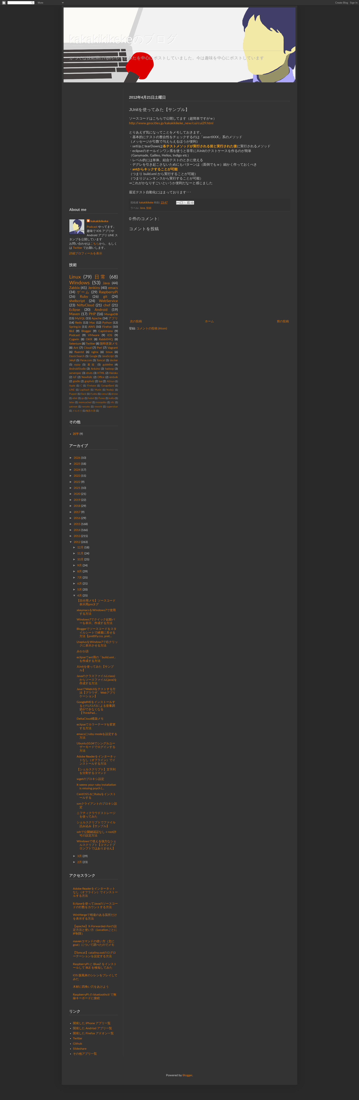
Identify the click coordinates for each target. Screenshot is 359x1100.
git (105, 297)
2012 (77, 542)
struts (89, 373)
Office (100, 377)
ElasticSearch (77, 356)
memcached (85, 402)
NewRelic (87, 377)
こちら (94, 243)
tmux (109, 352)
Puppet (73, 394)
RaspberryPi (108, 292)
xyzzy (77, 364)
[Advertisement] (93, 144)
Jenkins (94, 288)
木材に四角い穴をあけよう (91, 986)
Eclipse (74, 310)
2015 (77, 524)
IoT (74, 377)
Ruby (84, 297)
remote (86, 407)
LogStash (84, 390)
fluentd (79, 352)
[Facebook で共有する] (189, 203)
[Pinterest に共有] (192, 203)
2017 (77, 512)
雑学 (76, 433)
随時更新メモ (109, 343)
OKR (89, 339)
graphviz (89, 381)
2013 (77, 536)
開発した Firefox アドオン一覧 (93, 1033)
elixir (75, 398)
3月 (79, 856)
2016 (77, 518)
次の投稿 (136, 321)
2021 (77, 487)
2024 (77, 469)
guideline (108, 364)
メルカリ (77, 411)
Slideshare (79, 1048)
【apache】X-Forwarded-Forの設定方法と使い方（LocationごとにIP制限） (95, 930)
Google (93, 356)
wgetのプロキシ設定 (90, 779)
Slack (83, 394)
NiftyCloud (85, 305)
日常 (100, 277)
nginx (94, 352)
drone (115, 394)
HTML (101, 373)
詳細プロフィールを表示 (85, 253)
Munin (98, 390)
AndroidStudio (77, 368)
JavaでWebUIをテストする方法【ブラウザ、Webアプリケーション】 (96, 693)
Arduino (95, 368)
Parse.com (86, 360)
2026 (77, 457)
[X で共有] (185, 203)
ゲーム (83, 292)
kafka (112, 398)
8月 (79, 571)
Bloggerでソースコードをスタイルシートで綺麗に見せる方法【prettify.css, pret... (96, 632)
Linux (75, 277)
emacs (113, 288)
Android (101, 310)
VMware (93, 335)
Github (77, 1043)
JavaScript (108, 356)
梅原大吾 (91, 411)
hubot (91, 398)
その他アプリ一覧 (85, 1053)
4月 (79, 595)
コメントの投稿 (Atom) (151, 328)
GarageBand (107, 386)
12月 (80, 547)
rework (98, 407)
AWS (91, 326)
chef (106, 305)
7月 (79, 577)
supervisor (112, 407)
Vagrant (113, 347)
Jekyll (72, 360)
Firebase (91, 386)
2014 (77, 530)
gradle (76, 381)
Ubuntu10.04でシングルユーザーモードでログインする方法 (96, 747)
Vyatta (93, 394)
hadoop (109, 368)
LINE (72, 390)
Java (142, 208)
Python (107, 322)
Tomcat (101, 360)
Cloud (88, 347)
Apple (72, 386)
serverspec (75, 373)
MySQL (80, 318)
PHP (92, 314)
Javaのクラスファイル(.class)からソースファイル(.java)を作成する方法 (97, 680)
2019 (77, 499)
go (83, 398)
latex (71, 402)
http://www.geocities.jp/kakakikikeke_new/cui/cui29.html (171, 123)
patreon (73, 407)
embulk (113, 377)
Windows (79, 282)
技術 (148, 208)
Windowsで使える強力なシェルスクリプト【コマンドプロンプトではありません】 (96, 845)
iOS (109, 335)
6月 (79, 583)
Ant (75, 347)
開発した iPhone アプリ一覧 (92, 1023)
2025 (77, 463)
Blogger (86, 331)
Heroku (113, 373)
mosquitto (101, 402)
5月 (79, 589)
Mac (92, 322)
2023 (77, 475)
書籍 (91, 364)
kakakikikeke (146, 202)
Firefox (107, 326)
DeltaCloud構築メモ (90, 718)
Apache (97, 318)
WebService (108, 301)
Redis (78, 322)
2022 (77, 481)
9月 (79, 565)
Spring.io (75, 326)
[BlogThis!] (181, 203)
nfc (112, 402)
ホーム (209, 321)
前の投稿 (283, 321)
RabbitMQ (106, 339)
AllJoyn (111, 381)
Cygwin (74, 339)
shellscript (77, 301)
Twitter (77, 247)
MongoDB (111, 314)
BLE (71, 331)
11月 (80, 553)
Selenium (75, 343)
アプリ (113, 318)
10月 (80, 559)
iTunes (101, 398)
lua (100, 381)
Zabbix (74, 288)
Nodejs (110, 390)
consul (104, 394)
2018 (77, 505)
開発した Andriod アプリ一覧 (92, 1028)
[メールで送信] (178, 203)
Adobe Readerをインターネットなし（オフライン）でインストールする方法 (96, 760)
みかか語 (83, 651)
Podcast (92, 226)
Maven (74, 314)
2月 (79, 862)
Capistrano (105, 331)
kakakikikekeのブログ (123, 39)
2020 (77, 493)
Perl (99, 347)
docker (114, 360)
